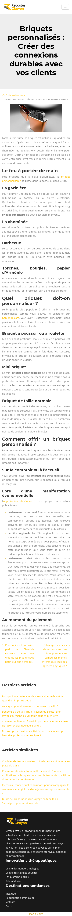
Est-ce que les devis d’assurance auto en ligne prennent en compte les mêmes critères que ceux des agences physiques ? (54, 655)
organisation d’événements (20, 501)
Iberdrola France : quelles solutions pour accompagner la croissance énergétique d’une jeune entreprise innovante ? (35, 789)
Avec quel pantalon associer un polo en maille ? (30, 706)
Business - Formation (15, 95)
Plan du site (36, 913)
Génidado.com (10, 318)
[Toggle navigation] (65, 7)
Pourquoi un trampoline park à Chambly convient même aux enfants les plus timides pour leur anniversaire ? (19, 653)
